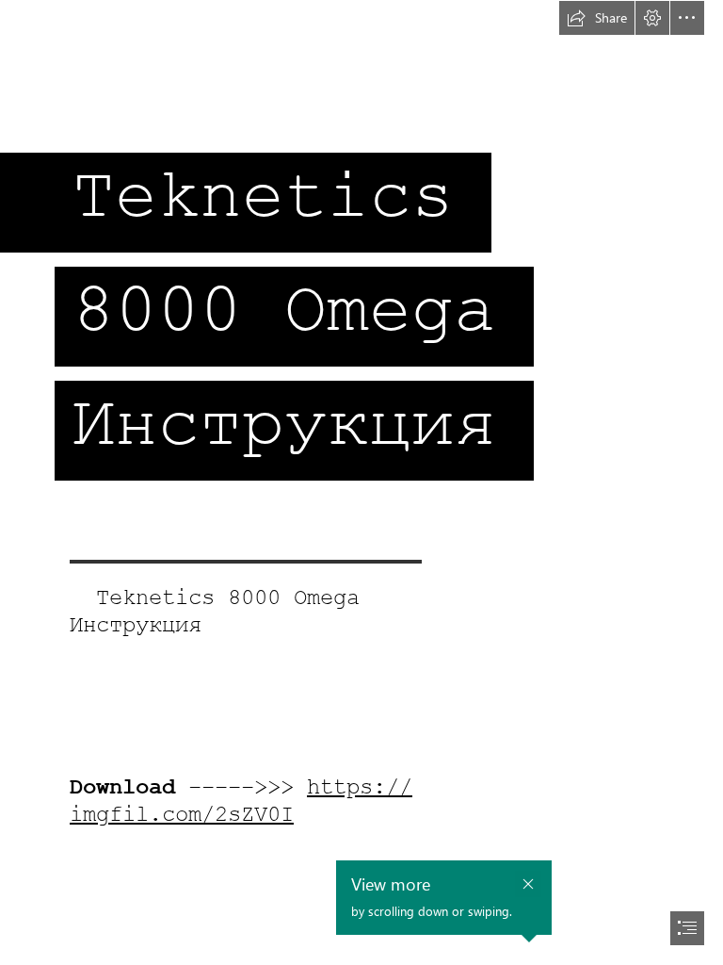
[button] (597, 18)
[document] (361, 482)
